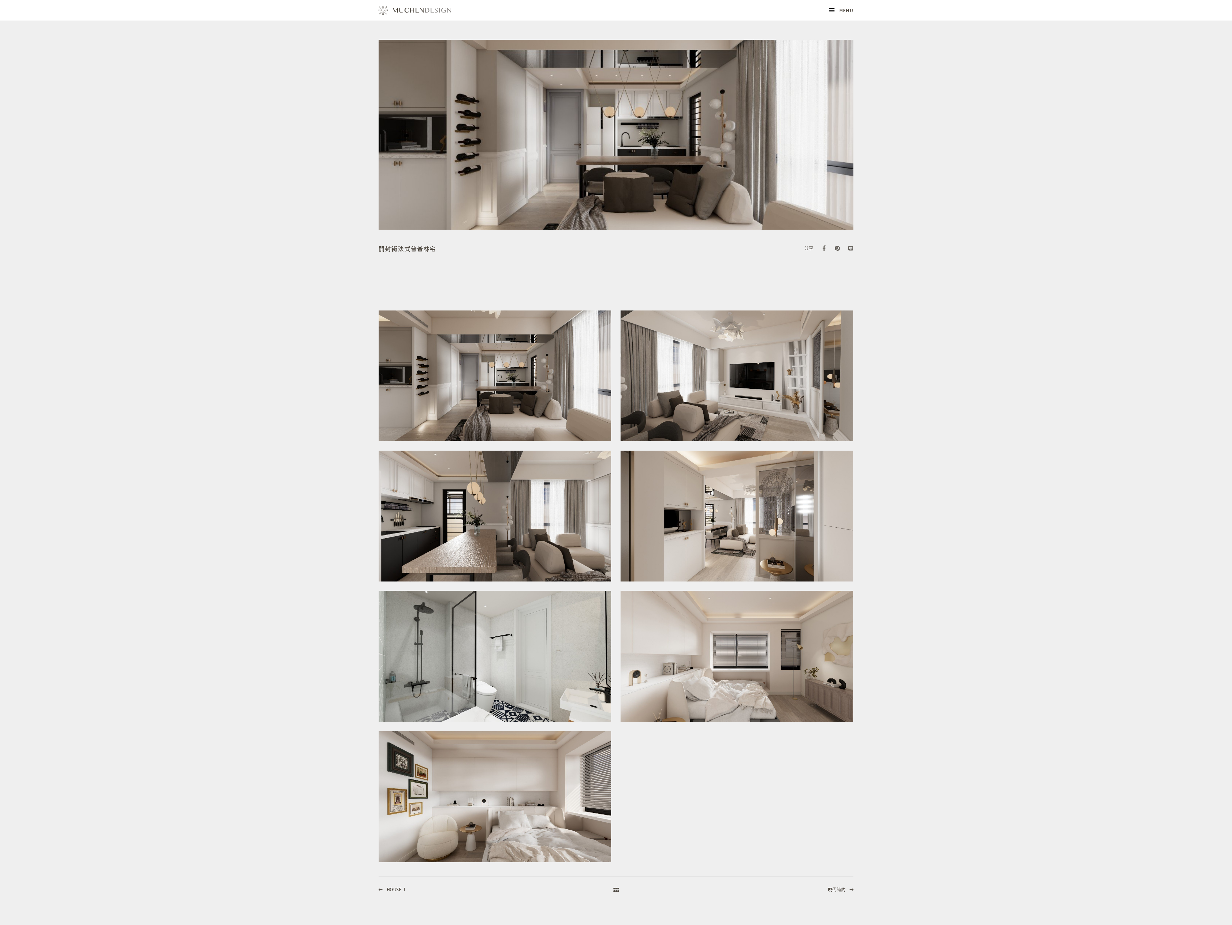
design (415, 10)
